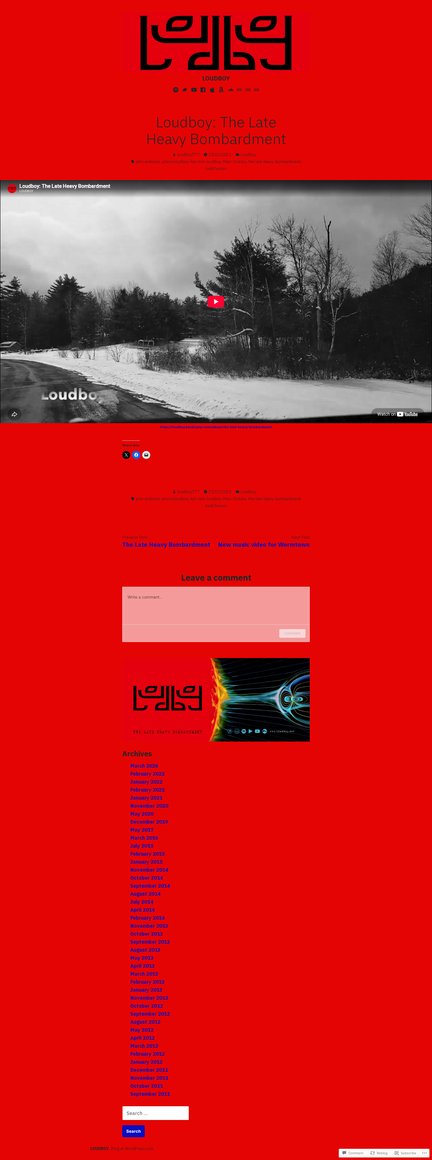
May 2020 (142, 813)
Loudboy (248, 154)
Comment (292, 633)
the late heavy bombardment (274, 161)
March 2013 (144, 973)
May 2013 (142, 957)
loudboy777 (188, 154)
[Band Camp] (185, 89)
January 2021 (146, 797)
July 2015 (141, 845)
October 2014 (146, 877)
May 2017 (142, 829)
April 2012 (142, 1037)
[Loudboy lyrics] (239, 89)
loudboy (213, 161)
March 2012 (144, 1045)
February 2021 (147, 789)
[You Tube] (193, 89)
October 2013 (146, 933)
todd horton (216, 168)
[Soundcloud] (230, 89)
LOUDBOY (216, 78)
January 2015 (146, 861)
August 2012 (145, 1021)
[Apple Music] (212, 89)
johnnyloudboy (175, 161)
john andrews (148, 161)
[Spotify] (176, 89)
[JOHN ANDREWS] (256, 89)
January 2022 (146, 781)
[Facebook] (203, 89)
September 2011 (150, 1093)
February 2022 (147, 773)
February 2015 (147, 853)
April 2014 (142, 909)
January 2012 (146, 1061)
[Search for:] (155, 1113)
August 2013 (145, 949)
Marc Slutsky (234, 161)
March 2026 (144, 765)
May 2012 (142, 1029)
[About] (248, 89)
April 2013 (142, 965)
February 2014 (147, 917)
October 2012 (146, 1005)
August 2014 (145, 893)
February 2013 (147, 981)
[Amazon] (221, 89)
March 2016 (144, 837)
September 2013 (150, 941)
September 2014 (150, 885)
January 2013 (146, 989)
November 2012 (149, 997)
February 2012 (147, 1053)
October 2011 (146, 1085)
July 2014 (141, 901)
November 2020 (149, 805)
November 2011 (149, 1077)
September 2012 (150, 1013)
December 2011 (149, 1069)
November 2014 (149, 869)
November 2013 (149, 925)
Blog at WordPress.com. (132, 1148)
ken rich (197, 161)
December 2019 (149, 821)
